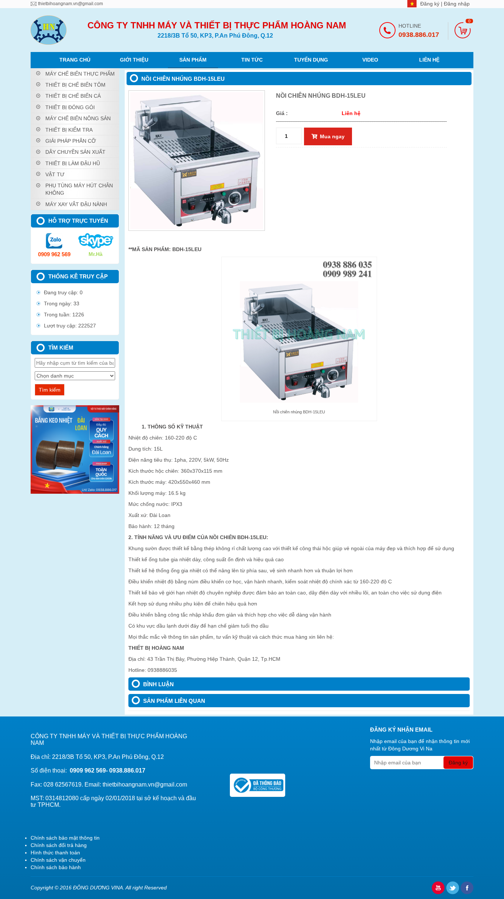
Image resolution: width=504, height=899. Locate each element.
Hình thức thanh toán (55, 852)
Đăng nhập (457, 4)
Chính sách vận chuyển (58, 860)
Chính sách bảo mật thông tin (65, 838)
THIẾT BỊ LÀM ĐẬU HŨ (72, 163)
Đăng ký (430, 4)
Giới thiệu (134, 60)
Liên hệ (429, 60)
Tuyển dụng (311, 60)
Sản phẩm (193, 60)
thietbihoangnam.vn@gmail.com (70, 3)
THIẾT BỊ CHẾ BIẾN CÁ (73, 96)
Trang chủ (74, 60)
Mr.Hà (96, 254)
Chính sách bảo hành (56, 867)
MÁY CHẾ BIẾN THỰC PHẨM (80, 74)
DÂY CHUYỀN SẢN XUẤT (75, 152)
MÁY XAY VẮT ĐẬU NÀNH (76, 204)
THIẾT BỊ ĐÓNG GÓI (70, 107)
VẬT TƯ (55, 174)
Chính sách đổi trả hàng (59, 845)
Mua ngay (332, 136)
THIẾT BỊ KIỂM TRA (69, 130)
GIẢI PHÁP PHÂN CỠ (70, 141)
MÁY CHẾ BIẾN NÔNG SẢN (78, 118)
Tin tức (252, 60)
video (370, 60)
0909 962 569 (54, 254)
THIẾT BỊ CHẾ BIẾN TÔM (75, 85)
